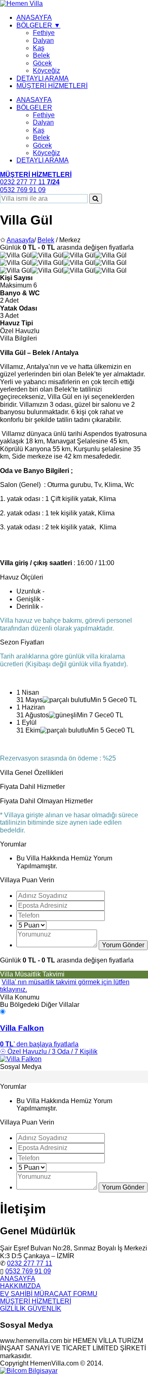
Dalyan (43, 40)
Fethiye (44, 32)
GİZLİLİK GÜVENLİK (30, 1308)
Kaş (38, 47)
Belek (41, 55)
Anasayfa (20, 240)
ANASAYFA (34, 17)
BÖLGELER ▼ (38, 25)
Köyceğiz (46, 70)
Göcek (42, 63)
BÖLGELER (34, 107)
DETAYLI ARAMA (42, 78)
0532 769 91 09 (28, 1271)
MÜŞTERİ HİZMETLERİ (52, 85)
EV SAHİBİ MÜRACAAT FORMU (48, 1293)
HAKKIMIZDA (20, 1285)
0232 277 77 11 (29, 1263)
